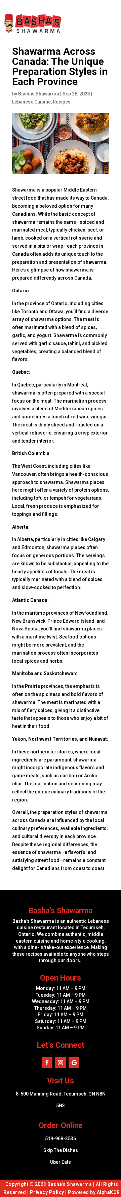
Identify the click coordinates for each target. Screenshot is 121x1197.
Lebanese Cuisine (31, 102)
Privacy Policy (47, 1192)
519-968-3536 (60, 1138)
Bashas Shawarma (38, 93)
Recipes (62, 102)
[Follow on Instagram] (60, 1062)
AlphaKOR (108, 1192)
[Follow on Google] (74, 1062)
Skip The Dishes (60, 1150)
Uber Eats (60, 1162)
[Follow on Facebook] (47, 1062)
